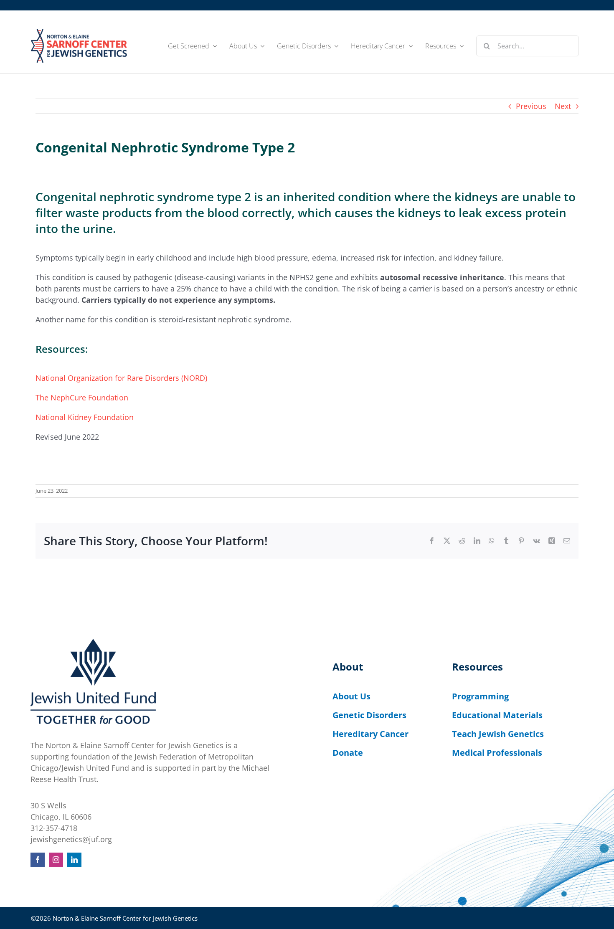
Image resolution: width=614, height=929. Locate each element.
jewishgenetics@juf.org (71, 839)
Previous (531, 106)
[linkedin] (74, 860)
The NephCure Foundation (82, 397)
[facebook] (37, 860)
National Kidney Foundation (85, 417)
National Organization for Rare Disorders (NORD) (121, 378)
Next (563, 106)
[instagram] (56, 860)
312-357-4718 (53, 828)
